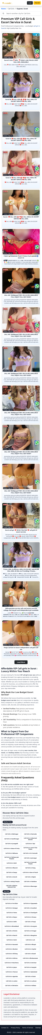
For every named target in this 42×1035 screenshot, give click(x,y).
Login (30, 3)
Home (3, 9)
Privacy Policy (15, 1028)
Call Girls (11, 9)
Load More (21, 662)
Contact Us (4, 1028)
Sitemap (38, 1028)
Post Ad (37, 3)
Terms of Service (27, 1028)
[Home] (7, 3)
